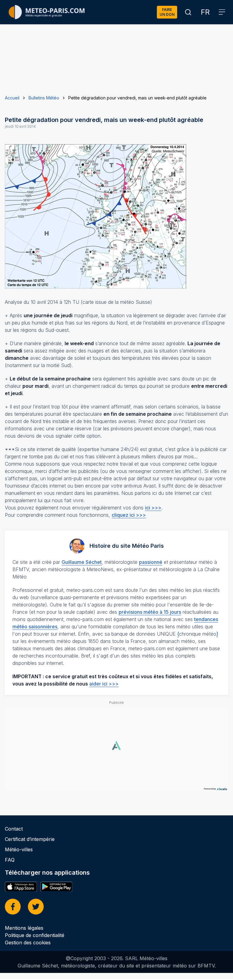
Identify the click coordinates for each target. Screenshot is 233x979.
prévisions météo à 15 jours (150, 612)
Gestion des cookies (28, 942)
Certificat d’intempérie (30, 839)
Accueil (12, 97)
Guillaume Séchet (82, 562)
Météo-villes (19, 849)
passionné (150, 562)
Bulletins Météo (44, 97)
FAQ (10, 860)
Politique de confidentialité (34, 935)
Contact (14, 829)
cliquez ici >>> (129, 515)
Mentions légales (24, 928)
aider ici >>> (104, 684)
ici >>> (153, 508)
